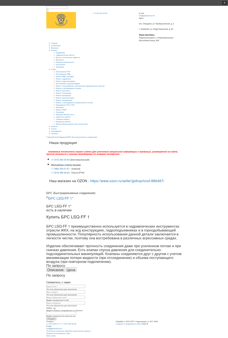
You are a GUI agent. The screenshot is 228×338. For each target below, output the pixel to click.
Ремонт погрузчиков (63, 93)
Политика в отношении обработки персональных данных (68, 331)
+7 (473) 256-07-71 (53, 324)
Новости (54, 126)
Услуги (53, 69)
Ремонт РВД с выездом (65, 76)
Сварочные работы (63, 117)
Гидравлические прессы (65, 55)
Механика (60, 59)
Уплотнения (60, 64)
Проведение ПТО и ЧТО (65, 105)
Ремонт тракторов (63, 90)
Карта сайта (51, 335)
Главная (54, 43)
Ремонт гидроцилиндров (65, 81)
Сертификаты (56, 131)
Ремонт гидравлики (63, 79)
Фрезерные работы (63, 121)
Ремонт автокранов (63, 95)
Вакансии (54, 48)
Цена (71, 269)
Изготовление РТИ (63, 71)
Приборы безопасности (65, 62)
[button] (224, 3)
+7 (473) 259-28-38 (69, 324)
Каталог (54, 50)
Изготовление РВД (63, 74)
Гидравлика (60, 52)
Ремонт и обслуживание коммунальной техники (74, 102)
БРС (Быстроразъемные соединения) (82, 137)
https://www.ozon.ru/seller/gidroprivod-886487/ (127, 180)
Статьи (53, 128)
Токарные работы (63, 119)
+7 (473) (100, 13)
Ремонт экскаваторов (64, 100)
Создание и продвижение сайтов (128, 324)
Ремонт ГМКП (61, 109)
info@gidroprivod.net (147, 15)
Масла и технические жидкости (68, 57)
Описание (55, 269)
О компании (55, 45)
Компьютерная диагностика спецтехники (72, 124)
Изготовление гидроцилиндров (68, 83)
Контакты (54, 133)
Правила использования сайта (58, 333)
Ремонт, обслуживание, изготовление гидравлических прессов (80, 86)
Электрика (60, 67)
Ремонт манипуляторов (65, 98)
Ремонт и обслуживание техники (68, 88)
